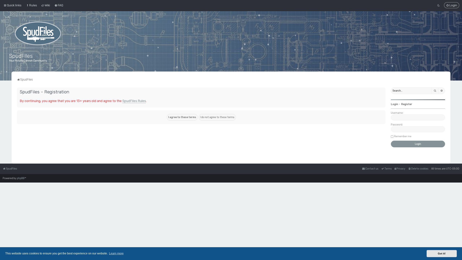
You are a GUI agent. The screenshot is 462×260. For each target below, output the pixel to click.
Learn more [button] (116, 253)
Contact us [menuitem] (371, 168)
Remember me (402, 136)
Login (394, 104)
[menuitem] (31, 5)
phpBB (21, 178)
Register (406, 104)
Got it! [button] (442, 253)
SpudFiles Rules (134, 101)
